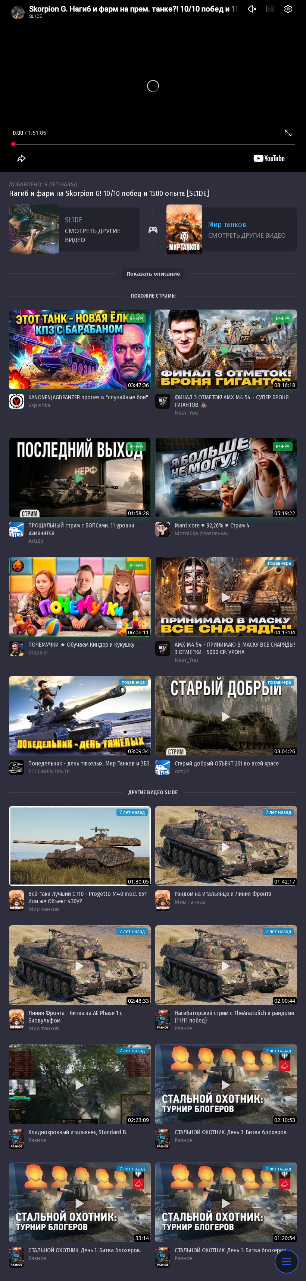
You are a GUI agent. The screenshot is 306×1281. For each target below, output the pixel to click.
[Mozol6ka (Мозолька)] (162, 529)
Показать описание (153, 273)
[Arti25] (16, 529)
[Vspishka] (16, 401)
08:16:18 (284, 385)
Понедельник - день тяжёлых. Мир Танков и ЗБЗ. (89, 763)
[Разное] (162, 1019)
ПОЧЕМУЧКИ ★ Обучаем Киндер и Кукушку (81, 644)
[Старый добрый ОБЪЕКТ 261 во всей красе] (226, 716)
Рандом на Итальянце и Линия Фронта (223, 893)
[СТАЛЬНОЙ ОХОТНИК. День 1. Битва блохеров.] (80, 1202)
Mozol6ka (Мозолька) (201, 533)
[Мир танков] (16, 900)
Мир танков (227, 224)
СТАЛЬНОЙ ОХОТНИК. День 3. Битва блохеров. (231, 1132)
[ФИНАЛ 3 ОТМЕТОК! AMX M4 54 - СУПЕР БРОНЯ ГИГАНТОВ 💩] (226, 349)
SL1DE (73, 219)
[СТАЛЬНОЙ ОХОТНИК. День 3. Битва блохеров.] (226, 1084)
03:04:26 (284, 751)
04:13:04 (284, 632)
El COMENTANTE (49, 771)
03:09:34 (138, 751)
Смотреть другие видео (93, 235)
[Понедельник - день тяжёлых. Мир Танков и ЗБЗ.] (80, 716)
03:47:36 (138, 385)
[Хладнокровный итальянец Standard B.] (80, 1084)
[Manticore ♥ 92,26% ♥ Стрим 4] (226, 477)
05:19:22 (284, 513)
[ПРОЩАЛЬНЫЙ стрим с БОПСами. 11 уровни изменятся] (80, 477)
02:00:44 (284, 1000)
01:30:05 (138, 881)
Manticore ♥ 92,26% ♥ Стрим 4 (212, 525)
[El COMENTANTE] (16, 767)
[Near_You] (162, 401)
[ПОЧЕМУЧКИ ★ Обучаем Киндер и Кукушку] (80, 597)
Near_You (186, 412)
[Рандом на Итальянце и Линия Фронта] (226, 846)
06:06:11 (138, 632)
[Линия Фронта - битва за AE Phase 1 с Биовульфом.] (80, 965)
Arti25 (35, 540)
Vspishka (39, 405)
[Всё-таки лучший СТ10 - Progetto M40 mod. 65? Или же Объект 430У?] (80, 846)
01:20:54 (284, 1238)
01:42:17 (284, 881)
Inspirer (38, 652)
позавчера (279, 563)
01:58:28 (138, 513)
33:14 (142, 1238)
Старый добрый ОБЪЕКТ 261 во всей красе (227, 763)
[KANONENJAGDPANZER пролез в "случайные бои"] (80, 349)
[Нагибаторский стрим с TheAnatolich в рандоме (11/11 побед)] (226, 965)
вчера (136, 318)
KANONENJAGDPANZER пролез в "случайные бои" (88, 397)
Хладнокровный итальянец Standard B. (77, 1132)
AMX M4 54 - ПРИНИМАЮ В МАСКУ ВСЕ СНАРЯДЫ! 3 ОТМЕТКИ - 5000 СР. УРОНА (235, 648)
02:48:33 (138, 1000)
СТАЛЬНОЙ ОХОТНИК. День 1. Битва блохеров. (84, 1250)
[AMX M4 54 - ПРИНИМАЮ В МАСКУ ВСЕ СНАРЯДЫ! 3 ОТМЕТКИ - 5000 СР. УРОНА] (226, 597)
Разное (184, 1028)
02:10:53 (284, 1119)
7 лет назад (132, 812)
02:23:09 (138, 1119)
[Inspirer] (16, 648)
